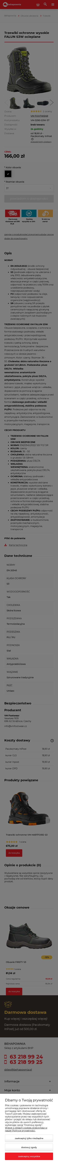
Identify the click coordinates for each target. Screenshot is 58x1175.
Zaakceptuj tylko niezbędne (29, 1138)
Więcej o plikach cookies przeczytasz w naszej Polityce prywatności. (26, 1129)
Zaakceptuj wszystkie (29, 1156)
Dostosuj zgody (29, 1147)
